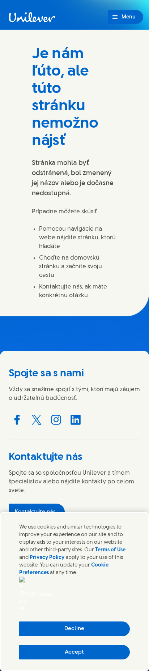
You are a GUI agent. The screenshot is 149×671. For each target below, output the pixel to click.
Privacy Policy (47, 557)
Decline (74, 629)
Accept (74, 652)
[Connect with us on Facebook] (17, 419)
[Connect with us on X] (36, 419)
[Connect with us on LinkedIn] (75, 419)
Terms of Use (110, 550)
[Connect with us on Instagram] (56, 419)
